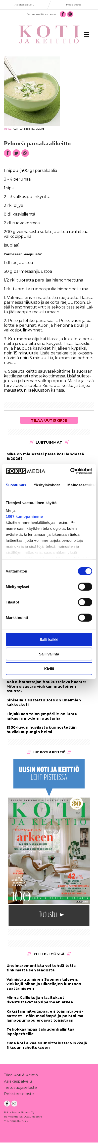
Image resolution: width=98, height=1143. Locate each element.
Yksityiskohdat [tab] (47, 485)
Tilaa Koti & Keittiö (21, 1075)
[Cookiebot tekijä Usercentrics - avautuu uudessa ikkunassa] (70, 471)
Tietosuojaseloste (20, 1087)
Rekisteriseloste (19, 1093)
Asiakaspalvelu (18, 1081)
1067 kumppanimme (24, 516)
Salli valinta (49, 654)
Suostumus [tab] (16, 485)
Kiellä (49, 668)
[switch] (85, 586)
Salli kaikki (49, 639)
